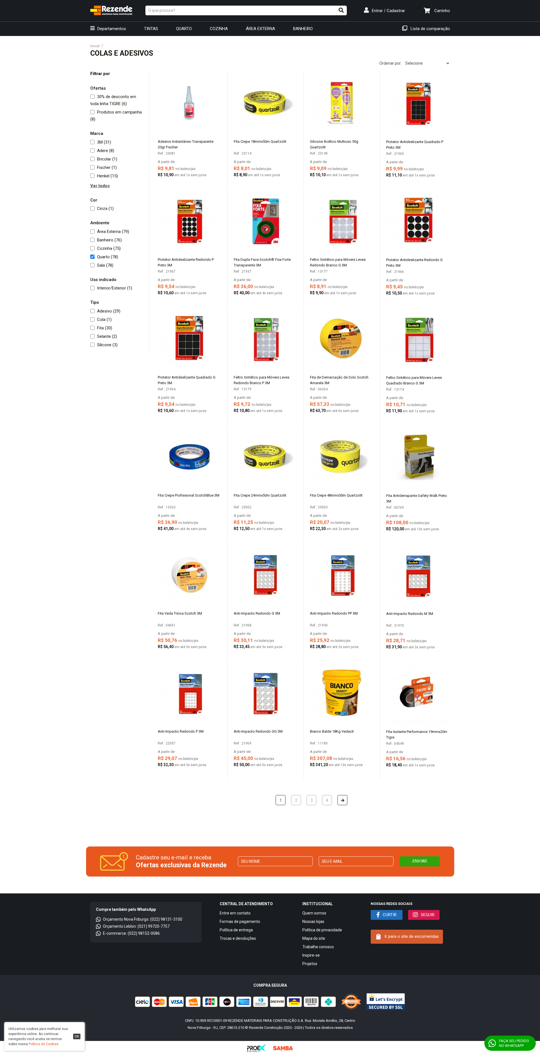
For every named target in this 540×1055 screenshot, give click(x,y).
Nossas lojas (313, 921)
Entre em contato (235, 913)
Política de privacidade (322, 930)
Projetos (309, 963)
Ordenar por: (390, 63)
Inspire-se (311, 955)
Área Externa (260, 28)
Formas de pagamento (240, 921)
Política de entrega (236, 930)
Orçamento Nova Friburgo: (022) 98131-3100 (142, 919)
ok (77, 1036)
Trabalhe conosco (318, 947)
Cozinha (219, 28)
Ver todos (100, 185)
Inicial (95, 46)
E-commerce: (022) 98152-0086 (131, 933)
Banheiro (303, 28)
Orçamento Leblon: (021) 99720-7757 (136, 926)
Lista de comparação (430, 28)
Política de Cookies (43, 1044)
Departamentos (111, 28)
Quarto (184, 28)
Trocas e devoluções (238, 938)
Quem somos (314, 913)
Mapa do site (313, 938)
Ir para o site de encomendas (411, 936)
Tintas (151, 28)
